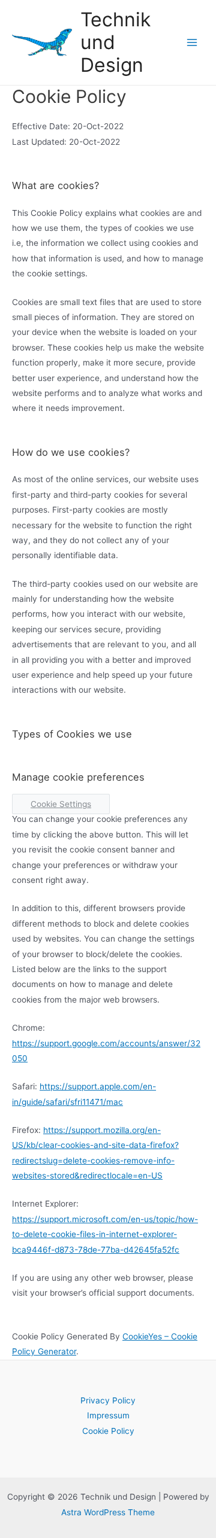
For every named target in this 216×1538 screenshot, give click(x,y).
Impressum (108, 1415)
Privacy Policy (108, 1400)
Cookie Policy (108, 1431)
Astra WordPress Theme (108, 1512)
